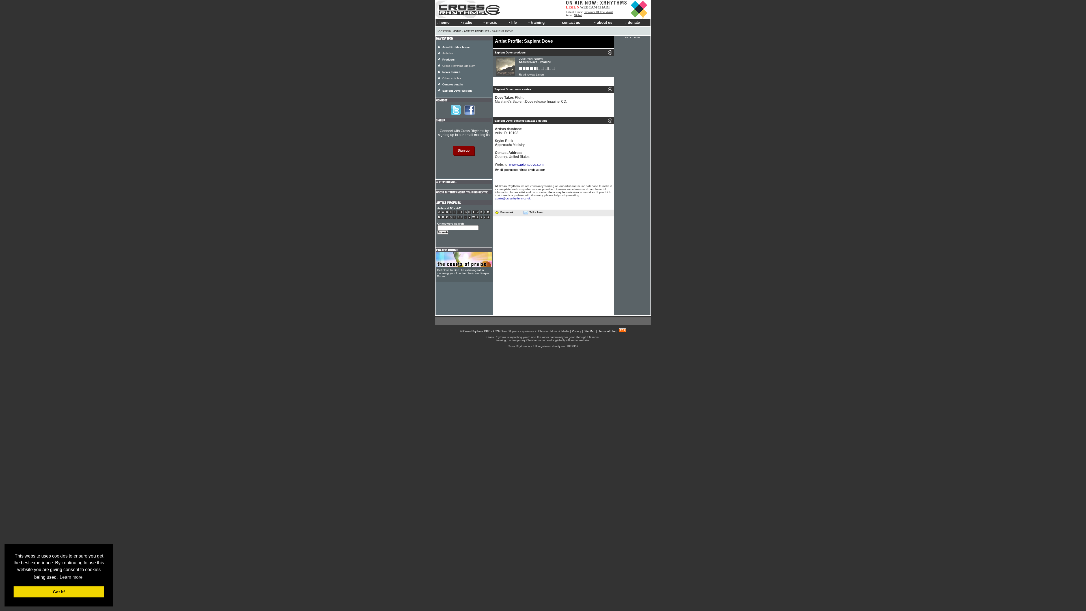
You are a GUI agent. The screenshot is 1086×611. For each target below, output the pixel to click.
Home (457, 31)
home (444, 22)
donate (634, 22)
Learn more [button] (71, 577)
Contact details (452, 84)
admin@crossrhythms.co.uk (513, 198)
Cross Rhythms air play (458, 65)
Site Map (589, 331)
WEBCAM (588, 7)
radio (467, 22)
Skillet (578, 15)
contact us (571, 22)
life (514, 22)
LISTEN (572, 7)
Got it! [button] (59, 592)
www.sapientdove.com (526, 165)
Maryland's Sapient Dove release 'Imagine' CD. (531, 100)
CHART (604, 7)
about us (604, 22)
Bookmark (506, 212)
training (538, 22)
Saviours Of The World (598, 12)
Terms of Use (607, 331)
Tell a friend (536, 212)
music (491, 22)
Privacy (576, 331)
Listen (540, 74)
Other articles (451, 78)
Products (448, 59)
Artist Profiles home (456, 47)
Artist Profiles (476, 31)
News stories (451, 72)
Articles (447, 53)
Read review (527, 74)
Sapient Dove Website (457, 90)
